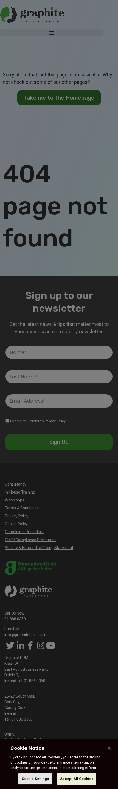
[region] (59, 764)
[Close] (109, 748)
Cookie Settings (35, 779)
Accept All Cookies (76, 779)
